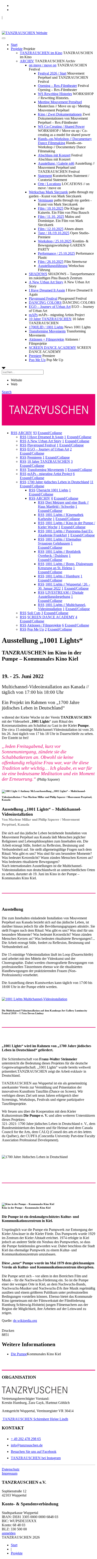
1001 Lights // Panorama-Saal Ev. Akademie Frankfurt (65, 533)
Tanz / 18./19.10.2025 (53, 233)
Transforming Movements (47, 331)
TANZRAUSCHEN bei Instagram (36, 1458)
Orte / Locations (49, 184)
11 (91, 482)
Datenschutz (10, 1469)
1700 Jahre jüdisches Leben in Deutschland (58, 482)
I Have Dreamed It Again (47, 290)
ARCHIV (27, 61)
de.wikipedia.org (25, 1321)
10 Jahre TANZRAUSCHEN (50, 319)
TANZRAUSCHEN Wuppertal (25, 17)
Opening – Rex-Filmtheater (57, 86)
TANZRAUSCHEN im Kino (41, 53)
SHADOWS (38, 274)
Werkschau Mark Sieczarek (48, 192)
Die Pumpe (19, 1354)
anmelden (9, 1533)
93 (35, 433)
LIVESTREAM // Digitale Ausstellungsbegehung (60, 594)
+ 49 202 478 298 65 (26, 1439)
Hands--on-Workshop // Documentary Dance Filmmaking (65, 141)
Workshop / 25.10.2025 (55, 241)
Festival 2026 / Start (52, 73)
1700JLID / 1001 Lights (46, 327)
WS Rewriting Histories (55, 94)
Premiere (35, 356)
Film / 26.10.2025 (50, 262)
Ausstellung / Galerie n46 (56, 163)
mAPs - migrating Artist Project (49, 474)
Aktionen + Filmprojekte (46, 339)
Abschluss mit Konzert (54, 155)
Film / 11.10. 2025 (51, 217)
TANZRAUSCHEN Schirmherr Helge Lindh (35, 1419)
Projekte (17, 49)
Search (7, 392)
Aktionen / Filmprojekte (44, 625)
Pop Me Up (37, 360)
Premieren (34, 457)
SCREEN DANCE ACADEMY (52, 348)
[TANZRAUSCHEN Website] (24, 33)
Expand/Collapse (50, 433)
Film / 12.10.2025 (50, 229)
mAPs (33, 315)
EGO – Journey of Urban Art (50, 307)
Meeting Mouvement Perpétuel (60, 102)
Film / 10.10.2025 (50, 208)
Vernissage (45, 200)
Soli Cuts (33, 613)
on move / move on (42, 65)
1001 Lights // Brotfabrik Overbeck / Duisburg (59, 554)
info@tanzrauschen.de (27, 1445)
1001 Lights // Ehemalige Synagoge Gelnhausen (59, 541)
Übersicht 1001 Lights (52, 490)
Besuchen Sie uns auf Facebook (33, 1451)
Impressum (9, 1473)
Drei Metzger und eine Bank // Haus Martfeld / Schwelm (63, 504)
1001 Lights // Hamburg (62, 576)
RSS (14, 433)
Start (14, 45)
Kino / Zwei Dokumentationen (60, 114)
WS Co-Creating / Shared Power (61, 126)
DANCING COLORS (45, 302)
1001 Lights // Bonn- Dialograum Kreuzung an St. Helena (65, 566)
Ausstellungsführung (52, 266)
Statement (45, 176)
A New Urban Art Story (46, 282)
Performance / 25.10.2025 (56, 253)
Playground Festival (43, 298)
